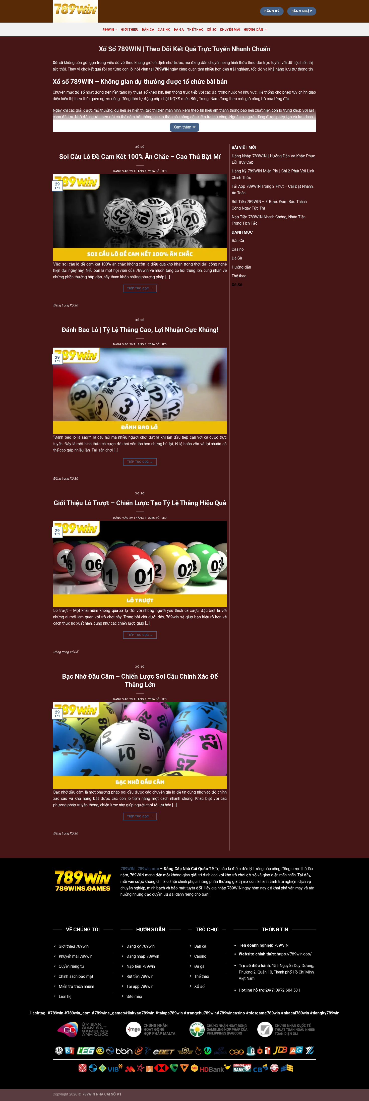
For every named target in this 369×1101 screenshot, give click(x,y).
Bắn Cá (148, 29)
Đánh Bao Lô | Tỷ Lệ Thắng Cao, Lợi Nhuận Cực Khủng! (140, 330)
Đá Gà (179, 29)
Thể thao (195, 29)
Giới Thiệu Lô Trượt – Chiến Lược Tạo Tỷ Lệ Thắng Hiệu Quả (140, 503)
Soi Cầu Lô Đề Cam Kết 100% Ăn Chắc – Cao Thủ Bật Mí (140, 156)
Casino (164, 29)
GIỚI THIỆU (129, 29)
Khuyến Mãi (230, 29)
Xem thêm (182, 127)
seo (164, 171)
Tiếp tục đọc (140, 288)
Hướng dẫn (253, 29)
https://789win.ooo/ (294, 954)
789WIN (108, 29)
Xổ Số (211, 29)
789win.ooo (148, 868)
